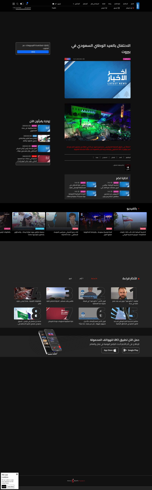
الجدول (115, 8)
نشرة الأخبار (117, 4)
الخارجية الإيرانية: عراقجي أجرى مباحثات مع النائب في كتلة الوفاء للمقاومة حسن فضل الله (110, 186)
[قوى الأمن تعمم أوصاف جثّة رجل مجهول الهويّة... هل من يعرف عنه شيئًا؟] (92, 316)
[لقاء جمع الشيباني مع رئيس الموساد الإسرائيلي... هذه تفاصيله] (62, 224)
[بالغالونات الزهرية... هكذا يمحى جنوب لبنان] (27, 296)
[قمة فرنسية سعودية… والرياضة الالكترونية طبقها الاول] (96, 224)
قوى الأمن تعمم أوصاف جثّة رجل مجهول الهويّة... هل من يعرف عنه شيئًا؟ (92, 322)
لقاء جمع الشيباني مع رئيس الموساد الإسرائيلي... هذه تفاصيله (66, 233)
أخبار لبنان (85, 4)
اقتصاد (34, 136)
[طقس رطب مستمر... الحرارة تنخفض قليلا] (59, 296)
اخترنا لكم (122, 178)
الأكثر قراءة (130, 278)
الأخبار (132, 4)
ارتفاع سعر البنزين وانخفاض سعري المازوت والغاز (28, 139)
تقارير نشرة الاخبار (40, 228)
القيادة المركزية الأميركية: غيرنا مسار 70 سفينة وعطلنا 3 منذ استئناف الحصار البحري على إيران (76, 195)
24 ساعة (94, 278)
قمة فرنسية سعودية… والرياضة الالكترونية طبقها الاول (98, 233)
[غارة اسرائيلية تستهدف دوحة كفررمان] (59, 316)
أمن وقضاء (7, 228)
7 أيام (81, 278)
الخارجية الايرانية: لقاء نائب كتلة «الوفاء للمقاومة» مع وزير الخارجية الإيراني (133, 233)
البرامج (103, 8)
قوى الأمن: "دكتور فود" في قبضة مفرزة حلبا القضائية (94, 302)
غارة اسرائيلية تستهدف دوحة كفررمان (60, 321)
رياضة (109, 4)
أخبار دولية (143, 228)
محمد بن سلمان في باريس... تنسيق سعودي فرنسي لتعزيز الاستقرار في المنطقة (29, 322)
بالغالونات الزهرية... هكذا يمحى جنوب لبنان (28, 302)
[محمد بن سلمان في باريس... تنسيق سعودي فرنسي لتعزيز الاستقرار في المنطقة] (27, 316)
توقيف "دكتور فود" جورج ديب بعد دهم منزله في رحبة (125, 302)
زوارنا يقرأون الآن (39, 121)
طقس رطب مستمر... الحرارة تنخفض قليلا (59, 301)
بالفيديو (132, 208)
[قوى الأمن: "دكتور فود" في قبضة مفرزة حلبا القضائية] (92, 296)
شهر (70, 278)
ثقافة (103, 4)
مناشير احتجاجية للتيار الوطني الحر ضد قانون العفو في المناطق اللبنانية (126, 322)
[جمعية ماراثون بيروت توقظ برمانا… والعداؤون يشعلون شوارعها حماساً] (28, 224)
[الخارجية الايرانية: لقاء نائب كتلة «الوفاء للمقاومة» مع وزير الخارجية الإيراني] (130, 224)
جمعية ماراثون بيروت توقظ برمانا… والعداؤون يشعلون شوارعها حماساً (29, 233)
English (54, 8)
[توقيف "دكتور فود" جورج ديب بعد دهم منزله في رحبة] (124, 296)
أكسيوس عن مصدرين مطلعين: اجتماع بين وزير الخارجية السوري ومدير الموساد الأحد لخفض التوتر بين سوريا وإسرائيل (110, 195)
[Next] (2, 224)
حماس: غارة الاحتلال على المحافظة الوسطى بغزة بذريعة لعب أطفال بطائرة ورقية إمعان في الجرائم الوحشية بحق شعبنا (77, 186)
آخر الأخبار (125, 4)
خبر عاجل (34, 156)
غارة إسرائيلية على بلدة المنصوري (29, 129)
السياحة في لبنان (95, 4)
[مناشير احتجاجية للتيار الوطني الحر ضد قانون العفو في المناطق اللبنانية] (124, 316)
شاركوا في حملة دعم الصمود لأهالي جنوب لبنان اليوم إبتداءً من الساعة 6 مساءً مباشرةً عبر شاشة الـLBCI (27, 159)
